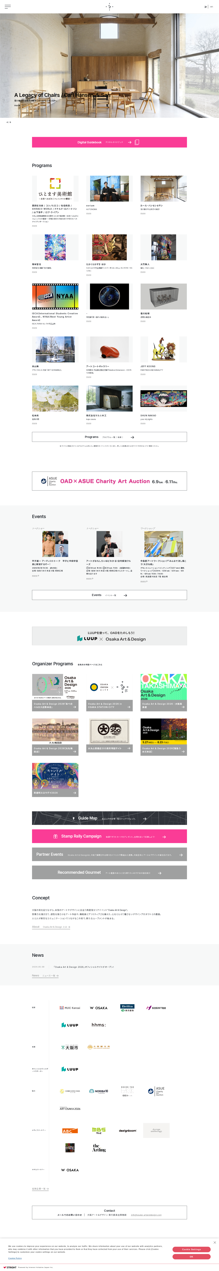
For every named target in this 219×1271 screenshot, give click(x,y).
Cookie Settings (191, 1249)
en (211, 6)
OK (191, 1257)
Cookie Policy (15, 1258)
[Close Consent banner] (215, 1242)
